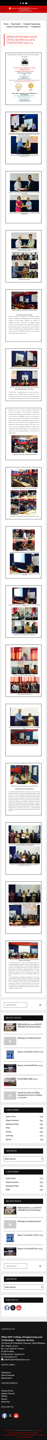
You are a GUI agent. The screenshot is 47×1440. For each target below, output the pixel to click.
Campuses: (6, 1435)
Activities (9, 1135)
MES (12, 1430)
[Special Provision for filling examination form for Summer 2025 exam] (10, 1095)
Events (8, 1131)
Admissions (6, 1372)
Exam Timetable (7, 1375)
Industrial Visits (12, 1124)
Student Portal (7, 1391)
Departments (6, 1378)
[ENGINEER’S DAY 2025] (10, 1082)
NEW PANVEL (22, 1435)
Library (4, 1399)
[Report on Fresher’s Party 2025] (10, 1055)
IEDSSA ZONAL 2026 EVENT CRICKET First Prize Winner (30, 1025)
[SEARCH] (40, 1005)
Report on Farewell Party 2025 (30, 1065)
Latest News (11, 1116)
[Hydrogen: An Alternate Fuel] (10, 1041)
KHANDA (32, 1435)
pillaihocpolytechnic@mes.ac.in (17, 1359)
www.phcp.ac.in (10, 1357)
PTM (8, 1128)
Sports (8, 1139)
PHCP (6, 1430)
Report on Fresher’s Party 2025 (30, 1052)
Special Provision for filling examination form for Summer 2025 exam (30, 1094)
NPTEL (4, 1396)
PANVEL (13, 1435)
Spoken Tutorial (7, 1393)
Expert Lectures (12, 1120)
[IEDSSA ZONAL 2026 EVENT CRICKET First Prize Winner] (10, 1027)
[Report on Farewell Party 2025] (10, 1068)
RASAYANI (41, 1435)
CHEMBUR (27, 1437)
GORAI (19, 1437)
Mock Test (5, 1402)
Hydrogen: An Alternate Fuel (29, 1038)
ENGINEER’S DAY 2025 (27, 1079)
